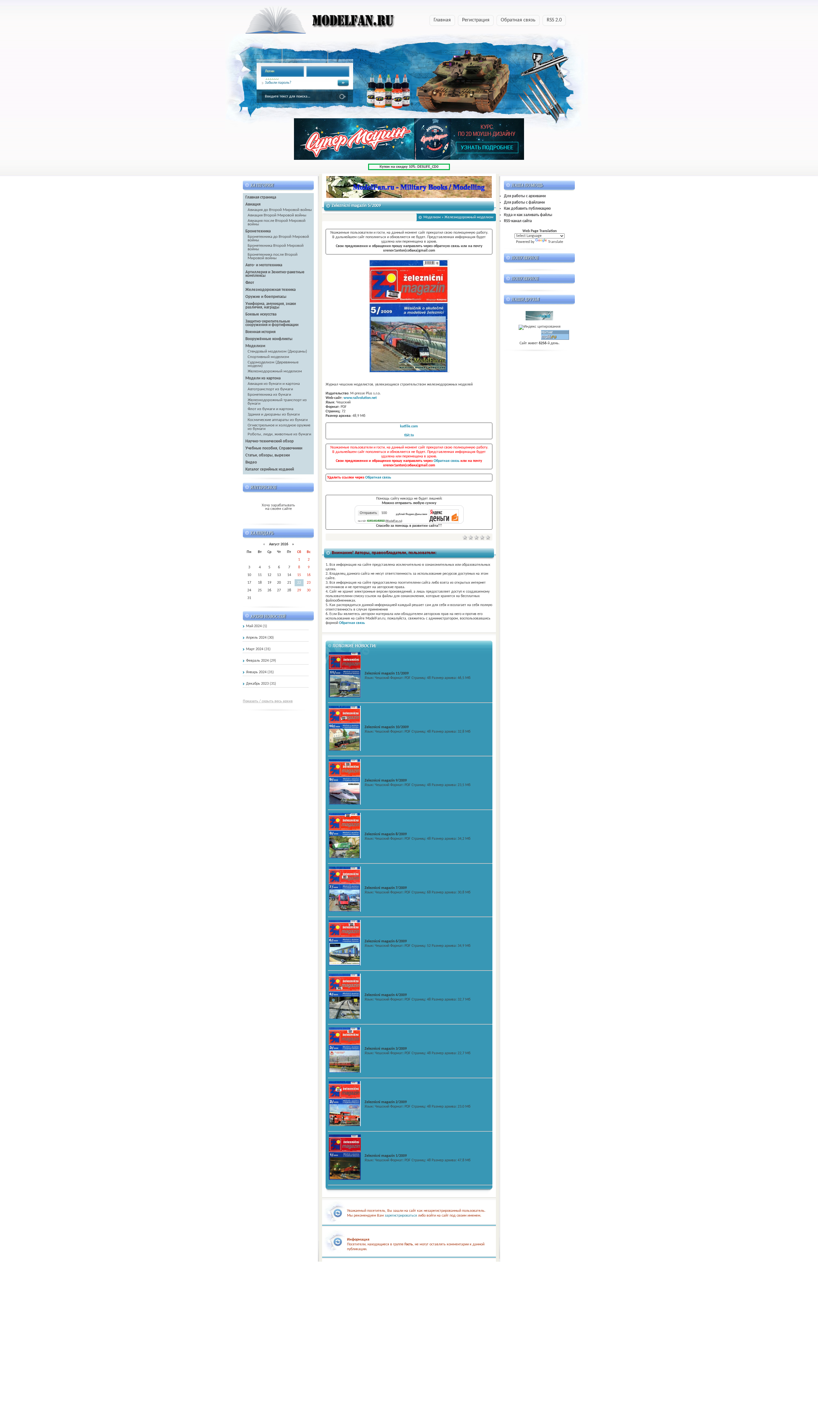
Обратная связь (518, 20)
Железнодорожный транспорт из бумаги (277, 402)
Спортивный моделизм (268, 357)
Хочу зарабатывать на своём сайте (278, 507)
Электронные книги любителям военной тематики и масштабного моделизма (307, 22)
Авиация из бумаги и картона (274, 384)
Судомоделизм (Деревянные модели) (273, 364)
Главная (442, 20)
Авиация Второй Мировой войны (277, 215)
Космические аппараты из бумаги (278, 420)
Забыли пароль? (278, 83)
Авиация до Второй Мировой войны (280, 210)
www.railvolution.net (360, 398)
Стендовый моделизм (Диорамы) (277, 351)
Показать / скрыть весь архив (268, 701)
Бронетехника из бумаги (269, 395)
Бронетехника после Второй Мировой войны (272, 256)
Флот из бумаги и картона (270, 409)
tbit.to (409, 435)
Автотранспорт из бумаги (270, 389)
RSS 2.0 (554, 20)
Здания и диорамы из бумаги (274, 414)
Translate (555, 242)
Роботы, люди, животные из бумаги (279, 434)
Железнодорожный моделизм (275, 371)
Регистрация (476, 20)
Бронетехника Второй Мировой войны (276, 247)
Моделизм (432, 217)
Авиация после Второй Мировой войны (276, 222)
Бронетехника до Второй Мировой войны (278, 238)
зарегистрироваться (401, 1216)
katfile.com (409, 426)
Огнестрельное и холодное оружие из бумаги (279, 427)
